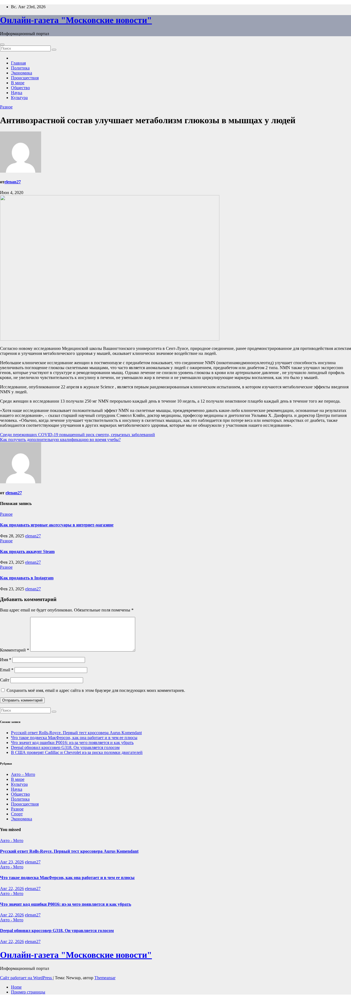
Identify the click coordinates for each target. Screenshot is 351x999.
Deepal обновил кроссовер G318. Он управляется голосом (65, 747)
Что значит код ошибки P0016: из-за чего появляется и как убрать (72, 742)
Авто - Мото (11, 840)
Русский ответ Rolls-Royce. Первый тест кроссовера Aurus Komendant (76, 732)
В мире (17, 82)
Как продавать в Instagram (26, 578)
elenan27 (12, 181)
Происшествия (25, 77)
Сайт (4, 680)
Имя (5, 659)
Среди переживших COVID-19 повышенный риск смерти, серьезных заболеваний (77, 434)
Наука (16, 92)
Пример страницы (28, 992)
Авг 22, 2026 (12, 888)
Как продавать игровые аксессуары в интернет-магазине (57, 525)
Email (6, 669)
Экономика (21, 73)
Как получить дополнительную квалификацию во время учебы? (60, 439)
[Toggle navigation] (2, 44)
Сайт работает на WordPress (26, 977)
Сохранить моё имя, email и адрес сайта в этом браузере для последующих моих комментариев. (96, 690)
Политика (20, 68)
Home (16, 987)
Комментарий (14, 650)
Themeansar (104, 977)
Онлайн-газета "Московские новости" (76, 20)
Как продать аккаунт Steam (27, 551)
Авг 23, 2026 (12, 862)
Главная (18, 63)
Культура (19, 97)
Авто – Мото (23, 774)
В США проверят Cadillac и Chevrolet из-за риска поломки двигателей (77, 752)
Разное (6, 107)
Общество (20, 87)
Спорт (17, 814)
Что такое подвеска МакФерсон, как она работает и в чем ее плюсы (74, 737)
